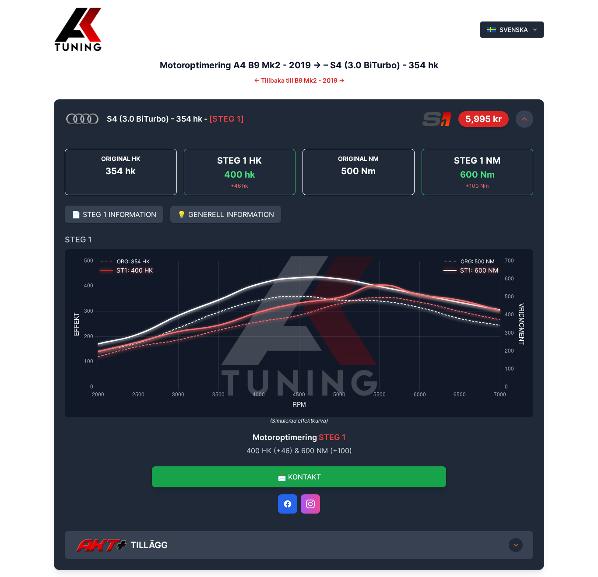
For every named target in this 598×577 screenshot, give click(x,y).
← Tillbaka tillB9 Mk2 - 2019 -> (299, 80)
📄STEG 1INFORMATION (114, 214)
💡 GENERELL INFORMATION (225, 214)
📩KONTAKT (299, 476)
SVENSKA (514, 29)
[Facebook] (287, 504)
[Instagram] (310, 504)
